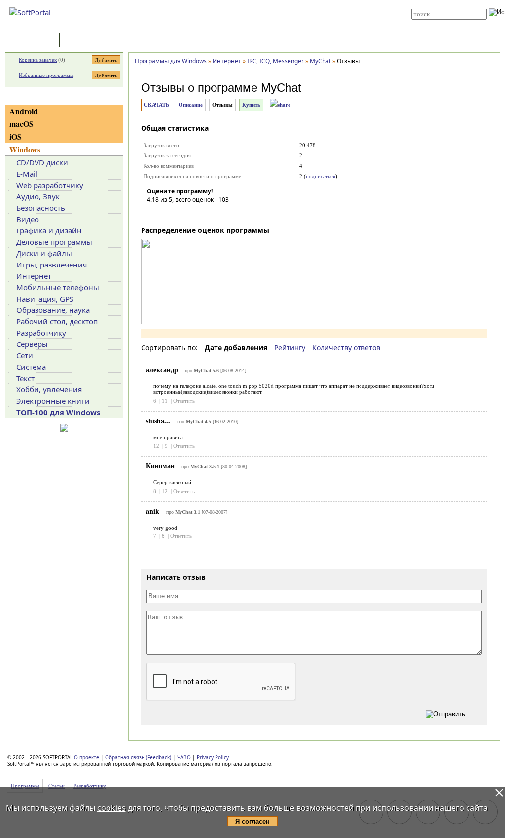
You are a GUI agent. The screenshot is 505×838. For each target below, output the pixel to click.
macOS (21, 123)
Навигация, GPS (44, 299)
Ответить (184, 401)
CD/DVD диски (42, 162)
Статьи (83, 40)
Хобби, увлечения (49, 389)
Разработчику (41, 333)
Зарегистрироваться (269, 14)
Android (23, 110)
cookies (111, 807)
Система (31, 367)
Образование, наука (53, 310)
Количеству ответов (346, 347)
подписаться (320, 176)
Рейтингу (289, 347)
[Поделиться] (280, 105)
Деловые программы (54, 242)
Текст (25, 378)
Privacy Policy (213, 757)
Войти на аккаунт (213, 14)
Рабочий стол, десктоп (57, 321)
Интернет (33, 276)
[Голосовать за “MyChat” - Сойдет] (184, 214)
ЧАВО (184, 757)
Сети (24, 355)
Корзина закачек (38, 60)
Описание (191, 105)
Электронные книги (53, 401)
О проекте (86, 757)
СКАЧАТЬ (156, 105)
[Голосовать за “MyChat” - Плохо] (169, 214)
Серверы (32, 344)
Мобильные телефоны (57, 287)
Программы (34, 40)
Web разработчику (49, 185)
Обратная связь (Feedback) (138, 757)
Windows (24, 149)
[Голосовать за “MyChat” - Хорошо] (198, 214)
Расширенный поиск (439, 23)
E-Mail (26, 174)
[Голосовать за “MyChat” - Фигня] (154, 214)
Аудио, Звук (38, 196)
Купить (251, 105)
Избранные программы (46, 75)
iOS (15, 136)
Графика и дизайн (49, 230)
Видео (27, 219)
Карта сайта (320, 14)
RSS (350, 14)
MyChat (281, 87)
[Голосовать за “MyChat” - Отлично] (213, 214)
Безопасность (40, 208)
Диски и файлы (44, 253)
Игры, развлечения (51, 264)
